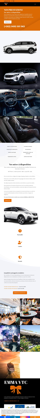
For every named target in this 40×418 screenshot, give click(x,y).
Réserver (7, 200)
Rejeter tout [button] (8, 415)
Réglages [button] (13, 415)
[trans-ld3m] (20, 89)
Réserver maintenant (20, 292)
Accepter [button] (3, 415)
